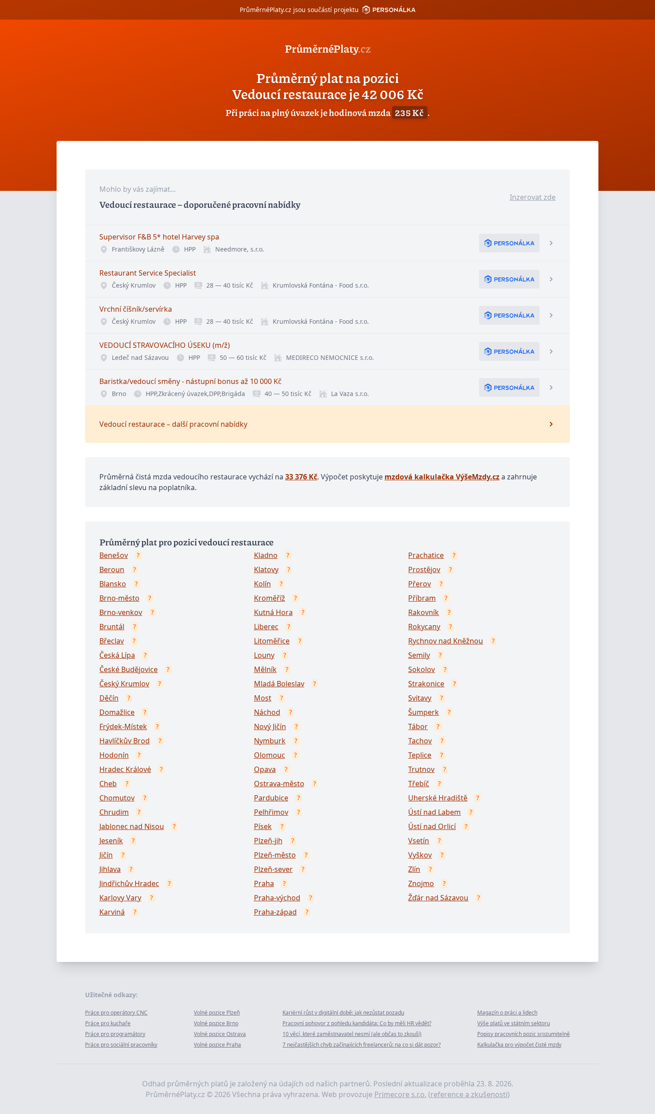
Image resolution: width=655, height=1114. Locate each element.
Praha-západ (275, 912)
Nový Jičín (270, 726)
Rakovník (423, 612)
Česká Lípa (117, 655)
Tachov (420, 741)
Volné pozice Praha (217, 1044)
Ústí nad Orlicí (432, 826)
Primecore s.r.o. (400, 1094)
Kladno (266, 555)
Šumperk (423, 712)
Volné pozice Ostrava (220, 1034)
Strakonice (426, 684)
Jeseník (111, 841)
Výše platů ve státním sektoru (513, 1023)
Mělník (265, 669)
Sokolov (421, 669)
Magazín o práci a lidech (507, 1012)
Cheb (108, 783)
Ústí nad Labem (434, 812)
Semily (419, 655)
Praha (264, 883)
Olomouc (269, 755)
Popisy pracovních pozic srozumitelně (523, 1034)
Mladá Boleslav (279, 684)
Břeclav (111, 641)
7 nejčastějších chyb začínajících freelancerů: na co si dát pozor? (361, 1044)
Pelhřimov (271, 812)
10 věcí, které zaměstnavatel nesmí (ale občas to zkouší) (352, 1034)
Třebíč (418, 783)
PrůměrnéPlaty (328, 48)
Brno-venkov (120, 612)
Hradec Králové (125, 769)
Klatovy (266, 569)
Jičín (106, 855)
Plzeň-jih (268, 841)
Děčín (109, 698)
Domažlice (117, 712)
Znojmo (421, 883)
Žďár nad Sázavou (438, 898)
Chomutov (117, 798)
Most (262, 698)
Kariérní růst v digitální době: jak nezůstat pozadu (343, 1012)
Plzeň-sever (273, 869)
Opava (265, 769)
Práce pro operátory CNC (116, 1012)
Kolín (262, 584)
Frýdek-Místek (123, 726)
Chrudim (114, 812)
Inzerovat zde (533, 197)
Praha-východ (277, 898)
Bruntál (111, 626)
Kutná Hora (273, 612)
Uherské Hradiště (437, 798)
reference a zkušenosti (469, 1094)
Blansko (112, 584)
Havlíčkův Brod (124, 741)
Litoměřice (272, 641)
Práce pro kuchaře (108, 1023)
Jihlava (110, 869)
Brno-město (119, 598)
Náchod (267, 712)
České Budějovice (128, 669)
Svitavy (419, 698)
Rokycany (424, 626)
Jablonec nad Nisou (131, 826)
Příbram (422, 598)
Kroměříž (269, 598)
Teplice (419, 755)
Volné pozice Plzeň (217, 1012)
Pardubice (271, 798)
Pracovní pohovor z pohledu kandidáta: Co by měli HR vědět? (356, 1023)
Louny (264, 655)
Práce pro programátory (115, 1034)
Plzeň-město (275, 855)
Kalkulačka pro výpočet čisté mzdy (519, 1044)
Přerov (419, 584)
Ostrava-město (279, 783)
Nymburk (270, 741)
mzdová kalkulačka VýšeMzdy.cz (442, 477)
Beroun (111, 569)
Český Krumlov (124, 684)
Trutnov (421, 769)
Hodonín (114, 755)
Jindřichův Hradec (129, 883)
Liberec (266, 626)
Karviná (112, 912)
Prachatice (426, 555)
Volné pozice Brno (216, 1023)
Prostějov (424, 569)
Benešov (113, 555)
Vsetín (418, 841)
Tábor (418, 726)
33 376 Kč (301, 477)
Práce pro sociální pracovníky (121, 1044)
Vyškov (420, 855)
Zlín (414, 869)
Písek (263, 826)
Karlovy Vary (120, 898)
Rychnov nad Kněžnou (445, 641)
